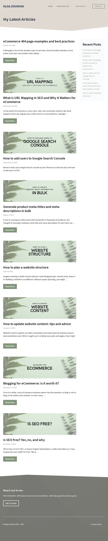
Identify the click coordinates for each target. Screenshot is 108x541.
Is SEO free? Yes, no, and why (24, 440)
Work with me (63, 6)
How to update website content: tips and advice (37, 324)
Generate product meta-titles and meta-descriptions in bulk (31, 209)
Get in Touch (11, 503)
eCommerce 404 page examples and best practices (39, 41)
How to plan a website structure (26, 267)
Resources (80, 6)
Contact (98, 6)
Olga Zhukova (13, 6)
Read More (10, 60)
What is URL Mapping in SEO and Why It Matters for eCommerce (39, 100)
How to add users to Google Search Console (34, 158)
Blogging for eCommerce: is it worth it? (31, 383)
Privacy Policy (96, 524)
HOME (50, 6)
